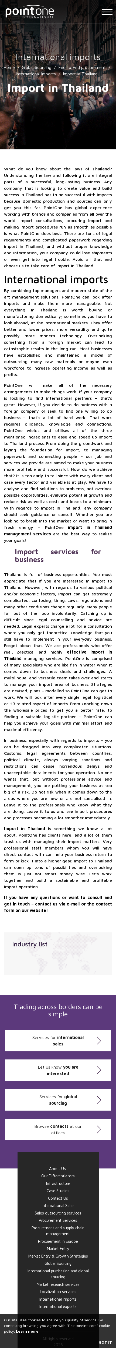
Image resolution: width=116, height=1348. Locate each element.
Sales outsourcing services (58, 1213)
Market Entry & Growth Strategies (58, 1256)
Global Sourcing (36, 67)
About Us (57, 1168)
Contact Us (58, 1198)
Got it (105, 1342)
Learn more (27, 1331)
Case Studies (58, 1190)
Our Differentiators (58, 1176)
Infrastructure (58, 1183)
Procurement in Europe (58, 1241)
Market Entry (58, 1248)
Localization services (58, 1291)
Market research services (58, 1284)
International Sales (58, 1205)
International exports (58, 1306)
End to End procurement (82, 67)
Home (9, 67)
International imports (36, 73)
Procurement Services (58, 1220)
